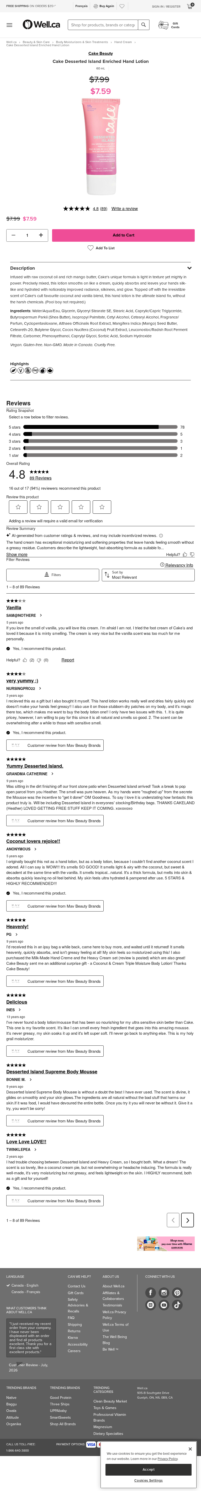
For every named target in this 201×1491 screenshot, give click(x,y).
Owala (11, 1410)
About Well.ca (113, 1286)
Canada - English (25, 1285)
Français (81, 6)
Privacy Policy (167, 1458)
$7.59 (100, 91)
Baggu (11, 1404)
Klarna (73, 1337)
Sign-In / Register (166, 6)
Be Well (110, 1349)
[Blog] (150, 1305)
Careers (74, 1350)
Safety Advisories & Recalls (78, 1305)
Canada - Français (26, 1291)
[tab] (100, 268)
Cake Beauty (100, 53)
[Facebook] (150, 1292)
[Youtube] (164, 1305)
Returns (74, 1331)
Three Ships (60, 1404)
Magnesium (102, 1426)
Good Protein (60, 1397)
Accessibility (78, 1344)
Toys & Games (104, 1407)
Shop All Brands (63, 1424)
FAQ (71, 1317)
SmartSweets (60, 1417)
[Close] (190, 1449)
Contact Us (77, 1286)
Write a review (124, 208)
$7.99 (99, 79)
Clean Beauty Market (110, 1401)
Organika (13, 1424)
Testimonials (112, 1305)
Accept (149, 1469)
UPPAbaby (58, 1410)
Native (11, 1397)
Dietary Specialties (108, 1433)
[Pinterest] (177, 1292)
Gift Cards (76, 1292)
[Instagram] (164, 1292)
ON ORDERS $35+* (31, 6)
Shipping (75, 1324)
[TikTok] (177, 1305)
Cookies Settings (148, 1480)
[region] (148, 1464)
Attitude (12, 1417)
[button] (13, 235)
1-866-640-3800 (17, 1450)
